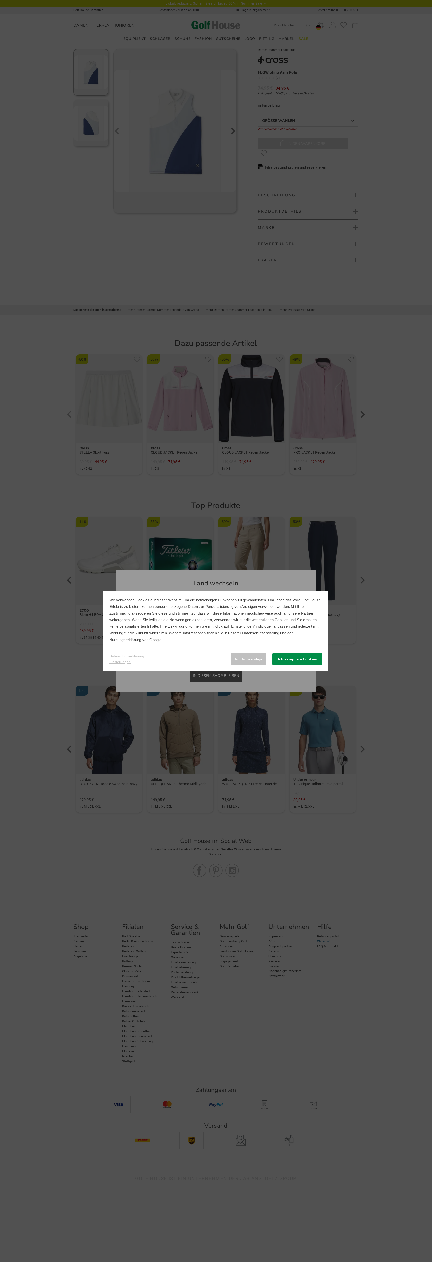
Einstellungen (120, 662)
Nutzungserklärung (125, 640)
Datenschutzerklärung (260, 633)
